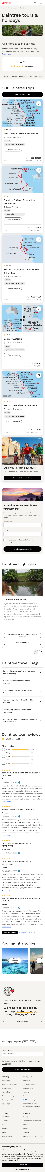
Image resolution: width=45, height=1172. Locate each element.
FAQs (30, 76)
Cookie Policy (12, 1160)
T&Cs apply (6, 1064)
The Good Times (29, 1084)
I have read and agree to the (21, 541)
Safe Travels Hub (8, 1088)
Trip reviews (38, 76)
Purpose (26, 1113)
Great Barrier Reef (15, 961)
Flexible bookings (8, 1096)
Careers (26, 1092)
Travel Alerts (6, 1092)
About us (26, 1080)
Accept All (22, 1165)
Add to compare (14, 150)
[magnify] (35, 3)
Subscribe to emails (22, 1069)
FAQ (3, 1124)
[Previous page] (36, 652)
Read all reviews (10, 932)
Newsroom (6, 1132)
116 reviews (29, 67)
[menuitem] (6, 3)
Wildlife (26, 1132)
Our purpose (22, 1021)
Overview (6, 76)
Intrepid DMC (28, 1088)
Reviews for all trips (27, 932)
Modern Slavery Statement (32, 1136)
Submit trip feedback (9, 1084)
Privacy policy (28, 1096)
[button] (38, 104)
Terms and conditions (32, 515)
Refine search (21, 94)
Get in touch (6, 1117)
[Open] (19, 739)
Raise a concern (7, 1136)
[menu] (40, 2)
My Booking (6, 1080)
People (25, 1124)
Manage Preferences (22, 1169)
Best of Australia (22, 643)
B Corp (25, 1117)
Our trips (14, 76)
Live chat (5, 1120)
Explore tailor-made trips (22, 478)
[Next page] (41, 652)
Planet (25, 1128)
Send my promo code (23, 549)
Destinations (12, 8)
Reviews (5, 1128)
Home (4, 8)
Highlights (23, 76)
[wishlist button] (38, 103)
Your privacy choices (33, 1100)
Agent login (6, 1104)
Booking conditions (9, 1100)
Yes (25, 1041)
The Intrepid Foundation (32, 1120)
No (33, 1041)
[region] (22, 1158)
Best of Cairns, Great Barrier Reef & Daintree (22, 635)
